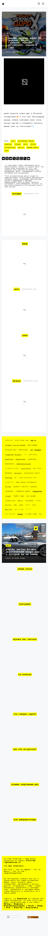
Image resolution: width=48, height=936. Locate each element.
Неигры (8, 478)
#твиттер (18, 908)
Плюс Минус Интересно (26, 482)
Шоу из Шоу (19, 509)
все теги (8, 869)
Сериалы (37, 491)
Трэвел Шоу (10, 501)
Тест (6, 151)
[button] (39, 3)
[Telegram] (10, 158)
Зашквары (32, 459)
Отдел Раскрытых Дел (27, 477)
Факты (20, 501)
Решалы (33, 487)
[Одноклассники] (7, 158)
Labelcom (8, 440)
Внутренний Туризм (26, 141)
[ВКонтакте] (3, 158)
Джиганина (33, 454)
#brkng (7, 904)
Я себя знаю (31, 514)
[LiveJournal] (24, 158)
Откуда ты (9, 482)
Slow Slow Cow (21, 440)
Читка (27, 505)
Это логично (10, 514)
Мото (26, 144)
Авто (8, 33)
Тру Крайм (30, 496)
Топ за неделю (23, 869)
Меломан (8, 473)
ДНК (25, 454)
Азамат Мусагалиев (15, 445)
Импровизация (24, 464)
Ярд (40, 514)
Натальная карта (32, 473)
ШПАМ (34, 505)
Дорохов (8, 144)
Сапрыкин (9, 491)
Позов (8, 487)
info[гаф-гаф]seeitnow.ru (20, 861)
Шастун (8, 510)
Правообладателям (12, 873)
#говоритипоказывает (14, 906)
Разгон (21, 147)
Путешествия (10, 147)
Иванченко (9, 464)
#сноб (31, 906)
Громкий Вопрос (13, 455)
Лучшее (18, 144)
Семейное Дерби (23, 491)
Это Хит (28, 509)
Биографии (32, 445)
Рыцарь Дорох (32, 147)
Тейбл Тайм (18, 496)
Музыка (18, 473)
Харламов (29, 501)
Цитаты (8, 505)
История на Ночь (12, 468)
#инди (40, 906)
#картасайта (32, 908)
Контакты (26, 469)
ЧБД (15, 505)
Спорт (8, 496)
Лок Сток (37, 468)
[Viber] (17, 158)
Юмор (20, 514)
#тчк (8, 908)
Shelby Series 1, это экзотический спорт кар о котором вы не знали (22, 552)
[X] (14, 158)
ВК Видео (35, 450)
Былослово (23, 450)
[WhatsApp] (21, 158)
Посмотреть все (31, 194)
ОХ (15, 478)
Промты (16, 487)
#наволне (18, 904)
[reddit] (28, 158)
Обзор (32, 144)
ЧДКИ (21, 505)
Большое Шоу (11, 450)
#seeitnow (22, 899)
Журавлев (20, 459)
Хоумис (38, 500)
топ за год (18, 871)
